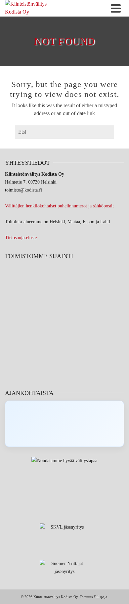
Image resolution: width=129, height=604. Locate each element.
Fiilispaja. (101, 597)
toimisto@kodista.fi (23, 190)
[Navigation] (116, 8)
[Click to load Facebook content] (64, 424)
